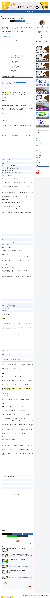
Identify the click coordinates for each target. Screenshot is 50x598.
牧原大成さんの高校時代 (15, 61)
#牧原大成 (17, 82)
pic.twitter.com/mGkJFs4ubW (6, 83)
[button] (22, 536)
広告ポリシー (30, 595)
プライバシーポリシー (25, 595)
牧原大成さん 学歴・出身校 (15, 57)
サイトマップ (38, 595)
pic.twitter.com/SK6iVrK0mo (12, 357)
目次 (16, 55)
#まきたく (24, 82)
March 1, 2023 (17, 359)
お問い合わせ (34, 595)
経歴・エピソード (14, 70)
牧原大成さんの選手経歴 (14, 67)
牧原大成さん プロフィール (15, 72)
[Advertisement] (17, 46)
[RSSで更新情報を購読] (18, 541)
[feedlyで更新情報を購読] (16, 541)
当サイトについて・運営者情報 (45, 595)
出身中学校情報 (14, 62)
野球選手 (3, 530)
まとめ (13, 71)
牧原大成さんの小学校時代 (16, 66)
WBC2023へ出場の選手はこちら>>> (7, 36)
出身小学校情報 (14, 65)
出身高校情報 (14, 60)
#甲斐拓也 (20, 82)
